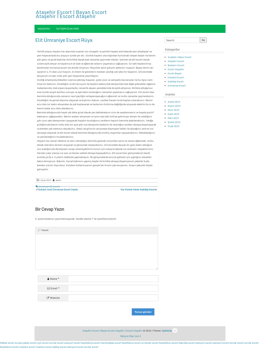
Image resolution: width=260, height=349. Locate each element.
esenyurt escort (72, 343)
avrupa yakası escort (26, 343)
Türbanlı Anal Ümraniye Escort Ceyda (57, 189)
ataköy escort (59, 347)
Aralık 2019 (174, 102)
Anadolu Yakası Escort (179, 57)
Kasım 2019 (174, 106)
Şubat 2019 (174, 122)
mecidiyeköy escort (111, 343)
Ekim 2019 (173, 110)
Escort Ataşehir (176, 69)
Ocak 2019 (173, 126)
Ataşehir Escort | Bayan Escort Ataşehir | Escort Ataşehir (71, 14)
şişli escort (43, 343)
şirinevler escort (150, 343)
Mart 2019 (173, 118)
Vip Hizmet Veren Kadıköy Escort (138, 189)
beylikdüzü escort (90, 343)
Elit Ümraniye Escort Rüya (63, 40)
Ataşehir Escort (176, 61)
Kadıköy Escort (176, 81)
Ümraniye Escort (177, 85)
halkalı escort (7, 343)
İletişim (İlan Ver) (67, 29)
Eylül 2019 (173, 114)
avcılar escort (56, 343)
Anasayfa (44, 29)
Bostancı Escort (176, 65)
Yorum (44, 230)
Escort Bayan (175, 73)
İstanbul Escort (176, 77)
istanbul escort (27, 347)
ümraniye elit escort (49, 186)
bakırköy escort (187, 343)
